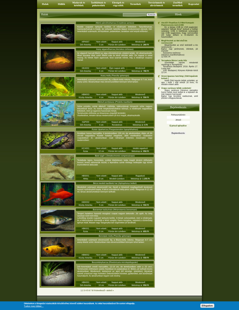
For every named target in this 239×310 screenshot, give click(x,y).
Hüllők (61, 4)
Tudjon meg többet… (34, 306)
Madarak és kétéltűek (78, 4)
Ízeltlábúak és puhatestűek (98, 4)
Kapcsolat (193, 4)
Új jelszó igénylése (178, 126)
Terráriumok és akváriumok (156, 4)
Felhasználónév (178, 115)
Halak (45, 4)
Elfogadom (207, 305)
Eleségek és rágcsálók (118, 4)
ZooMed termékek (178, 4)
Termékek (135, 4)
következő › (100, 290)
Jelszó (178, 120)
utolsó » (110, 290)
